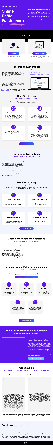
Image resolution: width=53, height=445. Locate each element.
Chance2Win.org (13, 53)
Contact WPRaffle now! (26, 228)
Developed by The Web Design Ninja (26, 443)
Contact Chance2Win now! (26, 143)
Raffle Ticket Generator (39, 53)
